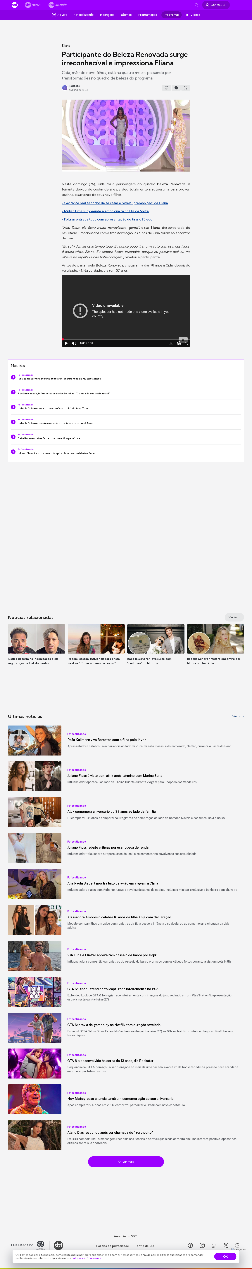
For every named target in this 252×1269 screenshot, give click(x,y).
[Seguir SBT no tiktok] (214, 1245)
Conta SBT (219, 5)
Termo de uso (144, 1246)
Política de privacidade (112, 1246)
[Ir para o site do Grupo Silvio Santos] (30, 1245)
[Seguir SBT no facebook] (190, 1245)
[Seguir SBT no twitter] (226, 1245)
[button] (36, 650)
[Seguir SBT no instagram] (202, 1245)
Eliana (66, 45)
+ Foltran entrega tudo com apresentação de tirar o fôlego (107, 219)
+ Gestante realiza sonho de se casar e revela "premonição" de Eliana (115, 203)
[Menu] (236, 5)
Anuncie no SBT (125, 1236)
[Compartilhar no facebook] (176, 88)
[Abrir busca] (196, 5)
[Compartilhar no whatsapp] (166, 88)
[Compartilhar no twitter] (185, 88)
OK (225, 1256)
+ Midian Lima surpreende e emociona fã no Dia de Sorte (105, 211)
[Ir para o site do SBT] (58, 1245)
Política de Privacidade (86, 1258)
